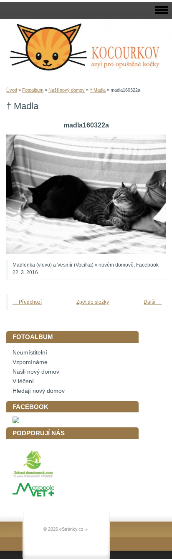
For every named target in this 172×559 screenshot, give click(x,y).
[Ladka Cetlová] (16, 421)
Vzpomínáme (30, 362)
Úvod (11, 89)
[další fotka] (148, 194)
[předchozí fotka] (24, 194)
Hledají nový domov (39, 391)
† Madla (98, 89)
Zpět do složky (92, 302)
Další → (153, 302)
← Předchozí (27, 302)
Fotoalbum (32, 89)
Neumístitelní (30, 352)
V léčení (23, 381)
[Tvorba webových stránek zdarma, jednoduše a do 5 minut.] (86, 530)
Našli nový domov (66, 89)
